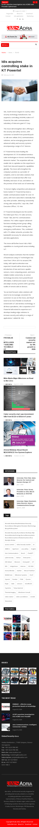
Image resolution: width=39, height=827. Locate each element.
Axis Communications (11, 553)
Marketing (30, 16)
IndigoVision (14, 566)
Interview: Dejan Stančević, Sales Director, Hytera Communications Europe (26, 503)
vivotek (32, 597)
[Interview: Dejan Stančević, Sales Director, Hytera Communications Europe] (9, 504)
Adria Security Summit (23, 544)
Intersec (23, 566)
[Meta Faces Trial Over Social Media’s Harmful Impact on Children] (26, 640)
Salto (12, 584)
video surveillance (22, 597)
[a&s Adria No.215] (6, 692)
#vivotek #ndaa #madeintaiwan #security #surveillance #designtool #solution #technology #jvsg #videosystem (20, 526)
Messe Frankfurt (29, 571)
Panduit (14, 579)
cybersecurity (9, 558)
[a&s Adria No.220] (32, 675)
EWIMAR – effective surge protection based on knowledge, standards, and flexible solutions (25, 706)
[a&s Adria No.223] (15, 675)
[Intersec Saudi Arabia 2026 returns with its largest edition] (8, 631)
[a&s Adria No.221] (23, 675)
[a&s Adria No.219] (6, 684)
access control (9, 544)
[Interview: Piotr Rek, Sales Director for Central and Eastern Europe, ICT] (9, 481)
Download (29, 13)
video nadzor (9, 597)
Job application (18, 16)
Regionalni (9, 13)
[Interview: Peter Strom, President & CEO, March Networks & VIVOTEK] (9, 493)
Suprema (8, 588)
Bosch (23, 553)
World (17, 52)
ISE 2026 (30, 566)
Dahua (18, 558)
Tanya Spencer (18, 588)
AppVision (15, 549)
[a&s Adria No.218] (15, 684)
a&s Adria (8, 384)
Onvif (31, 575)
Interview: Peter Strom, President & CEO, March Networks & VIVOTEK (25, 492)
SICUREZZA (28, 584)
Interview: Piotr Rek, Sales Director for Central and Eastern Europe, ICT (26, 480)
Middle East (8, 575)
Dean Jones (26, 558)
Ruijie (6, 584)
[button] (34, 2)
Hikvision (17, 562)
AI (33, 544)
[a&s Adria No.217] (23, 684)
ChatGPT (30, 553)
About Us (20, 13)
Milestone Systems (21, 575)
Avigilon (33, 549)
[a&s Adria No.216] (32, 684)
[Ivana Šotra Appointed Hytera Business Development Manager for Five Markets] (26, 631)
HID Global (8, 562)
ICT (33, 562)
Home (4, 52)
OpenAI (7, 579)
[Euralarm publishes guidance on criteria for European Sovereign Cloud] (8, 640)
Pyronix (28, 579)
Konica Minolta (9, 571)
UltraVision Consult (24, 592)
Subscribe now (12, 824)
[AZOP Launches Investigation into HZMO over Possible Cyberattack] (17, 622)
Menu (6, 45)
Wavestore (8, 601)
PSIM (21, 579)
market (19, 571)
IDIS (6, 566)
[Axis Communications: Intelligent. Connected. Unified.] (26, 622)
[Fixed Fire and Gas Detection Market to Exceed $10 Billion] (17, 640)
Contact (8, 16)
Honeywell (26, 562)
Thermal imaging (10, 592)
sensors (19, 584)
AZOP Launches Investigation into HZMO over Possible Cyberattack (23, 716)
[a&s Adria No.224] (6, 675)
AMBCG (7, 549)
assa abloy (24, 549)
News (10, 52)
